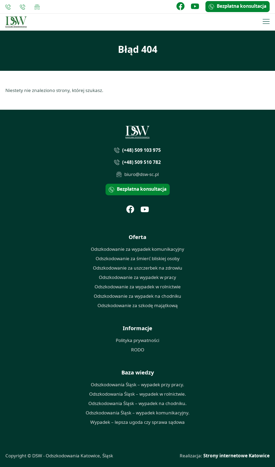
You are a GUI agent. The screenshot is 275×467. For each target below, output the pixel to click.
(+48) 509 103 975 (9, 7)
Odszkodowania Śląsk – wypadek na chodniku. (137, 403)
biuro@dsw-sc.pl (37, 7)
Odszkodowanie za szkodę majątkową (137, 305)
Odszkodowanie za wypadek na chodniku (137, 296)
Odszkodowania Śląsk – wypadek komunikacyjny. (138, 413)
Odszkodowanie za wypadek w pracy (137, 277)
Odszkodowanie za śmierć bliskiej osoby (138, 258)
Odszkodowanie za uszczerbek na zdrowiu (137, 268)
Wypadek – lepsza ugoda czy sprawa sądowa (137, 422)
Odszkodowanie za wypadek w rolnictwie (138, 287)
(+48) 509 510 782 (24, 7)
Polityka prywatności (137, 340)
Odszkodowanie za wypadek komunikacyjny (137, 249)
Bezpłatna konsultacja (241, 6)
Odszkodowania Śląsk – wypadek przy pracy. (137, 384)
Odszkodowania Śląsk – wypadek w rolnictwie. (137, 394)
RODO (137, 350)
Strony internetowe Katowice (236, 456)
